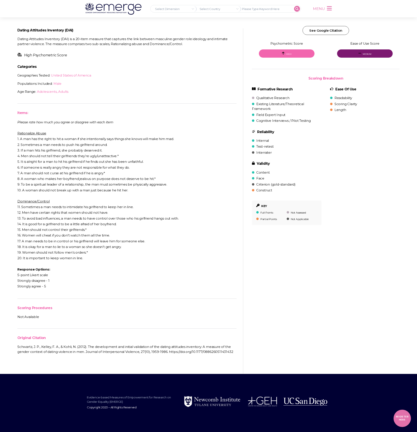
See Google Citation (325, 30)
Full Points (266, 212)
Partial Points (268, 219)
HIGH (288, 54)
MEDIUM (366, 54)
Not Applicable (299, 219)
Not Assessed (298, 212)
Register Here (402, 418)
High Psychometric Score (45, 55)
